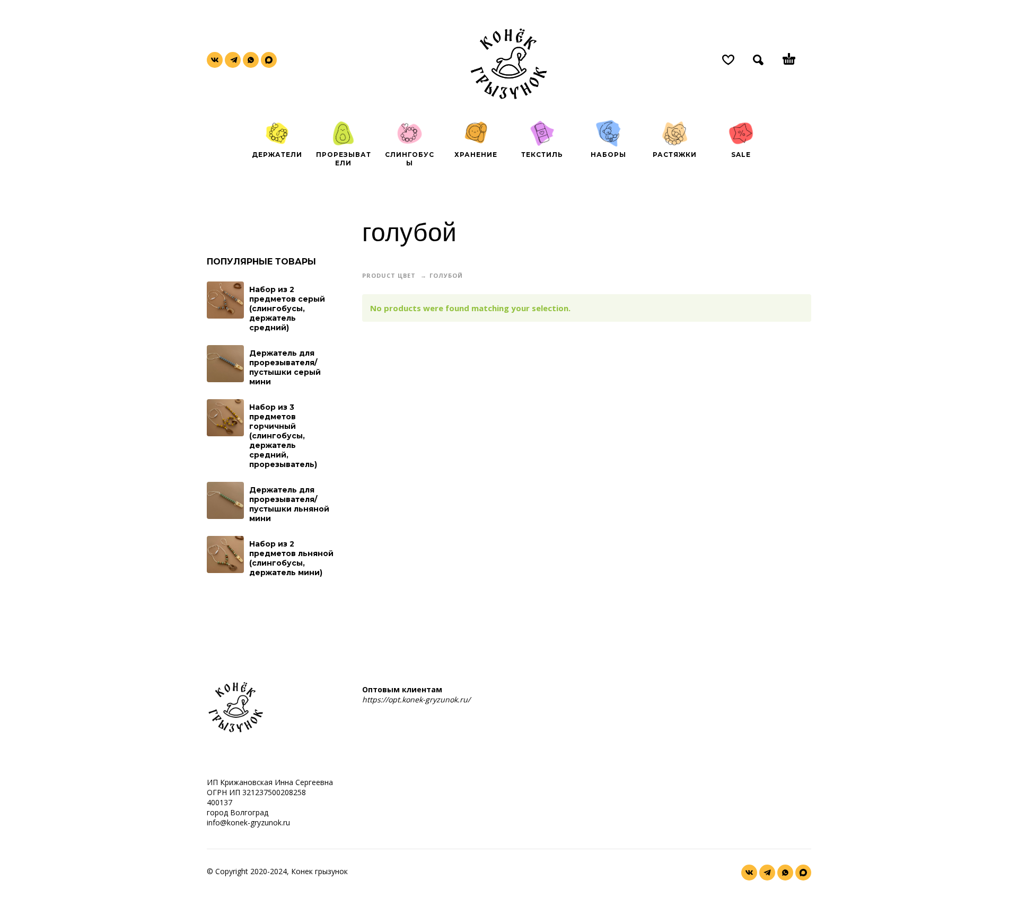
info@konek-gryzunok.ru (248, 822)
